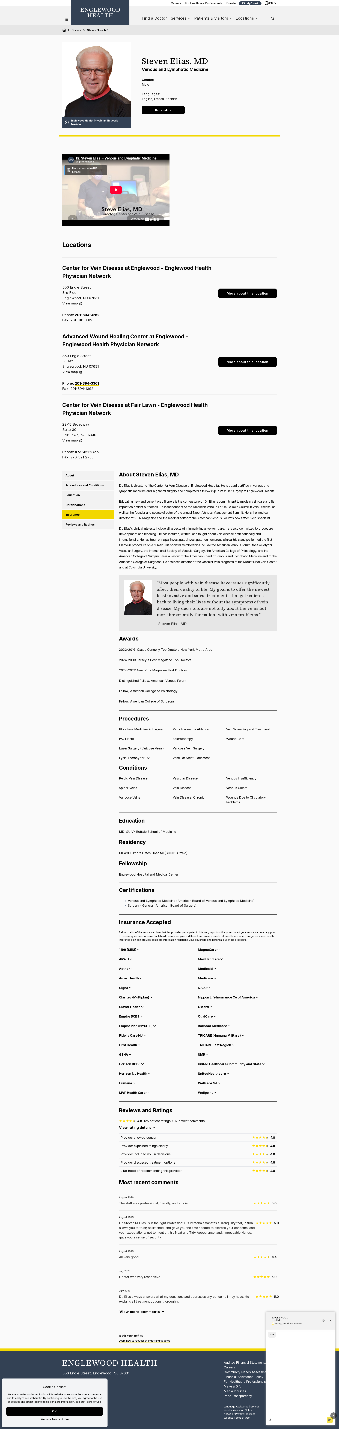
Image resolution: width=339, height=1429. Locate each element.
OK (54, 1411)
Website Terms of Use (55, 1419)
